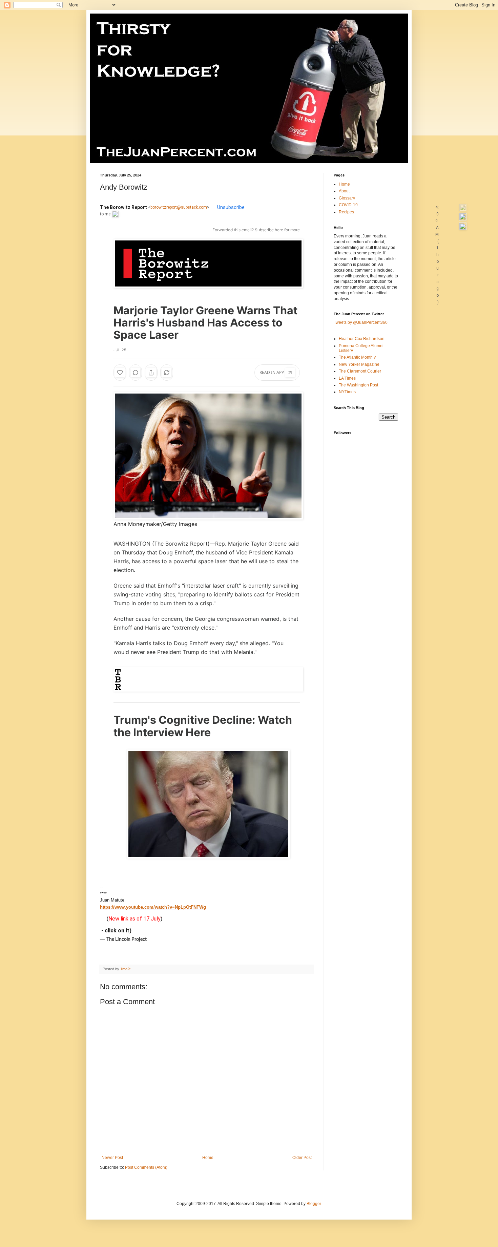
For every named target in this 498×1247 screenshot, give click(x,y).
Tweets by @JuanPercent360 (361, 322)
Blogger (314, 1203)
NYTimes (347, 391)
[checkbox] (448, 207)
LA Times (347, 378)
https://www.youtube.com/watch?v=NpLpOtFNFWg (153, 907)
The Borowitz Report (181, 543)
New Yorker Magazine (359, 364)
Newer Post (112, 1157)
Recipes (346, 212)
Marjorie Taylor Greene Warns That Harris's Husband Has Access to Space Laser (205, 322)
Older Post (302, 1157)
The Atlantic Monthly (357, 357)
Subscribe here (269, 229)
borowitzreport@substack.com (178, 207)
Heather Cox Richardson (362, 338)
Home (207, 1157)
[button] (462, 207)
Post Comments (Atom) (146, 1167)
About (344, 191)
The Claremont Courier (360, 371)
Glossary (347, 198)
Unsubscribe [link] (231, 207)
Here (198, 732)
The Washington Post (358, 385)
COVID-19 (348, 205)
